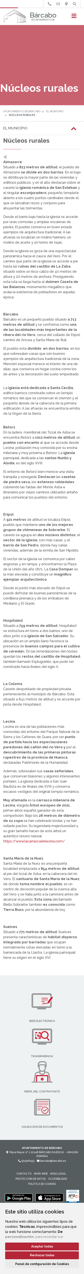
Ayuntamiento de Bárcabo (21, 111)
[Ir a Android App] (19, 1197)
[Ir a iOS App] (49, 1197)
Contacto (23, 1173)
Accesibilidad (57, 1178)
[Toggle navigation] (74, 17)
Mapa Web (40, 1173)
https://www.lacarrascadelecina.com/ (34, 841)
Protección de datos (31, 1178)
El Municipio (54, 111)
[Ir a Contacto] (58, 4)
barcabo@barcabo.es (52, 1160)
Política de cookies (42, 1183)
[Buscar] (74, 4)
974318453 (27, 1160)
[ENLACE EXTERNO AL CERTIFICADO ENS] (72, 1197)
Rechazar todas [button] (42, 1255)
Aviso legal (58, 1173)
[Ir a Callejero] (66, 4)
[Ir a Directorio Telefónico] (49, 4)
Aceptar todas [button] (42, 1246)
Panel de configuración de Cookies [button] (42, 1264)
